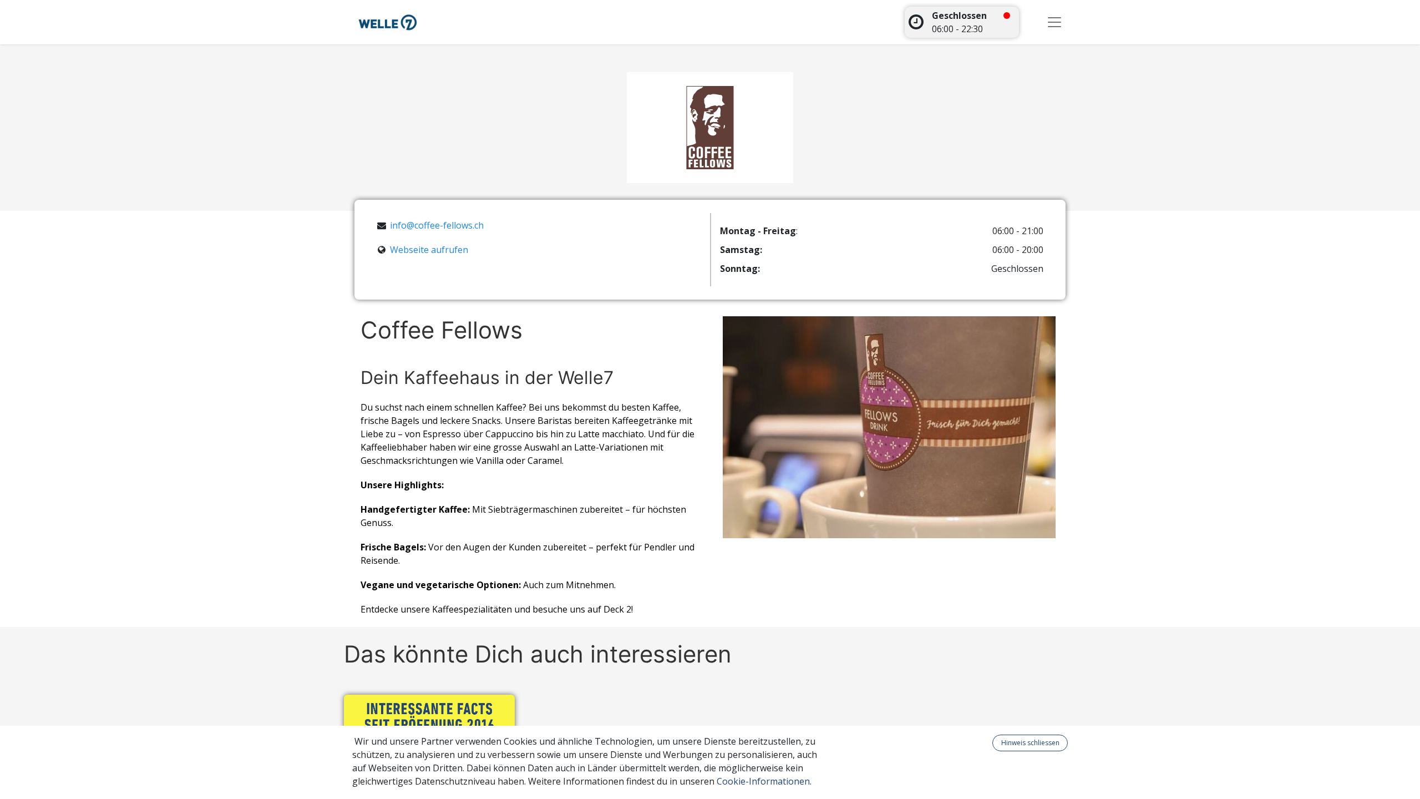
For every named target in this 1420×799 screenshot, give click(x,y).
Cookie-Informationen (763, 781)
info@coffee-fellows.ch (437, 225)
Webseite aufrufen (429, 250)
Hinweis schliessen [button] (1030, 742)
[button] (985, 743)
